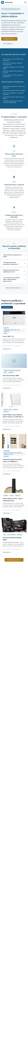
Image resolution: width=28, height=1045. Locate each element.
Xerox (5, 333)
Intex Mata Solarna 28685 (11, 375)
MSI (5, 534)
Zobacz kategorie (7, 43)
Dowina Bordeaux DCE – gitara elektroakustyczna (12, 499)
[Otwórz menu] (25, 2)
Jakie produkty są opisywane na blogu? (12, 255)
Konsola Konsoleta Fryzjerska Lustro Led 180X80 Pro (12, 460)
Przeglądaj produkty (8, 39)
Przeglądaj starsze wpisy (13, 559)
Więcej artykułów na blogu (13, 287)
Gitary (12, 495)
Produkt (6, 327)
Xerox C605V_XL (8, 336)
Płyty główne (11, 534)
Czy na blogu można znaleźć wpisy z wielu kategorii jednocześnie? (11, 279)
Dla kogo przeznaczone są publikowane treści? (11, 271)
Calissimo (6, 450)
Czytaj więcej (6, 349)
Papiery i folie (7, 409)
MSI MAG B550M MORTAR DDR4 (12, 539)
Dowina (6, 495)
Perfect (15, 409)
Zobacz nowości (6, 307)
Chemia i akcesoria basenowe (12, 370)
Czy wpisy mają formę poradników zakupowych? (10, 263)
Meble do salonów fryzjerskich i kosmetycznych (13, 453)
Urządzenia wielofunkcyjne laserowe (11, 330)
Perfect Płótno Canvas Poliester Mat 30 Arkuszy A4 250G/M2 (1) (13, 416)
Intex (5, 372)
